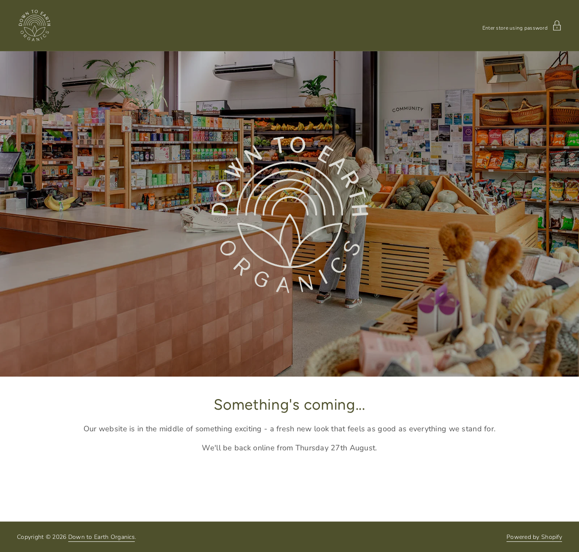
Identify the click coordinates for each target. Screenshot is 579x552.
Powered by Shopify (534, 537)
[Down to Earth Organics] (34, 25)
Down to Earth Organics (101, 537)
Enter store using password (515, 28)
